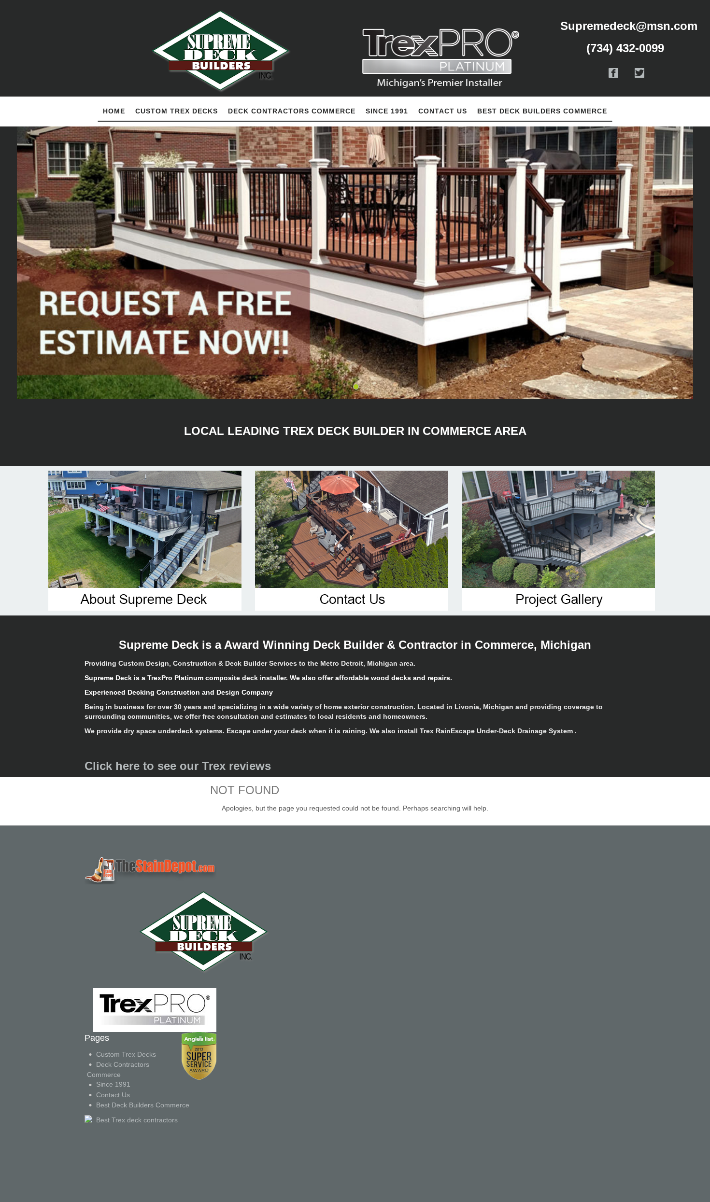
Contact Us (113, 1095)
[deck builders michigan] (150, 931)
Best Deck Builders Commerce (142, 1105)
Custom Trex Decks (126, 1054)
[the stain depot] (150, 869)
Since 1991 (113, 1084)
